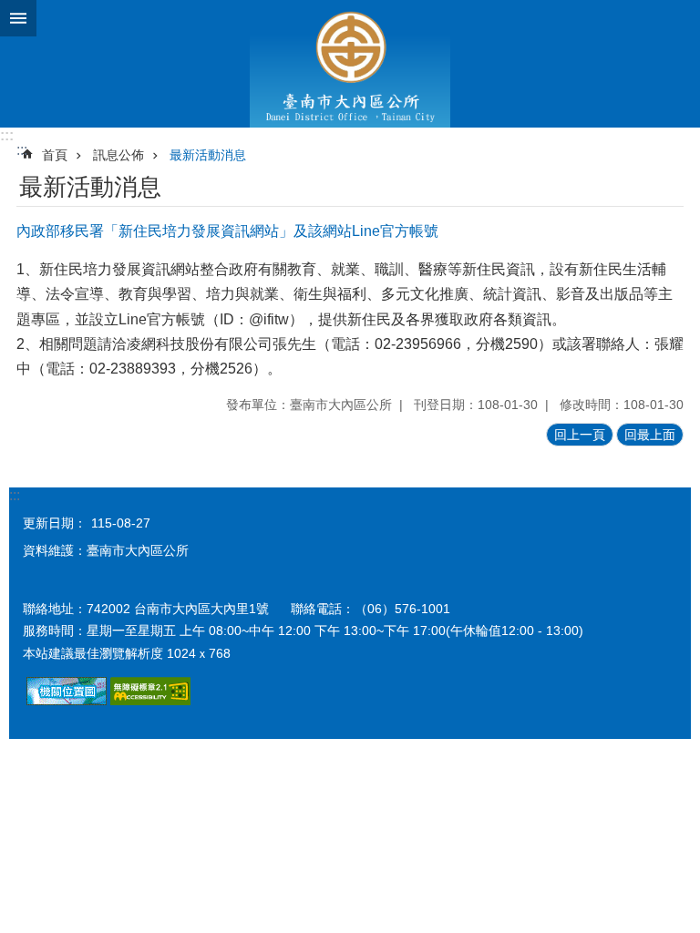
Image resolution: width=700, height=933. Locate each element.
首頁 (54, 155)
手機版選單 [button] (18, 18)
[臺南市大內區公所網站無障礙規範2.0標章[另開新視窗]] (66, 700)
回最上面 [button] (649, 434)
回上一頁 (579, 434)
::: (7, 135)
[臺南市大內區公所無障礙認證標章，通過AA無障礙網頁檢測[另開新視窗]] (150, 700)
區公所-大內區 (350, 64)
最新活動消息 (208, 155)
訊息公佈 (118, 155)
